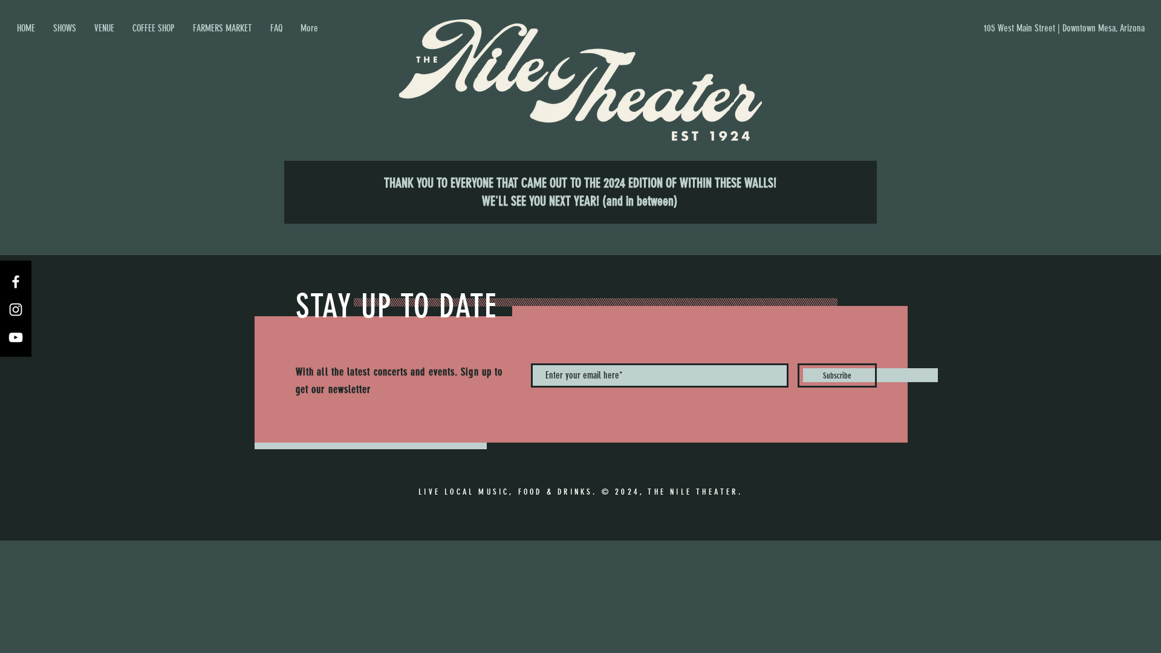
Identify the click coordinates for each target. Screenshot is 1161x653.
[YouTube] (15, 337)
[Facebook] (15, 281)
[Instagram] (15, 309)
